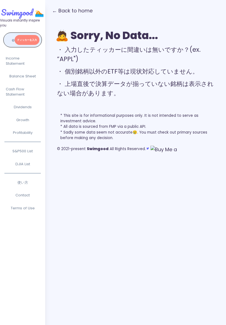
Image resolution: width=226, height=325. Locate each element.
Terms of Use (23, 208)
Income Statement (15, 61)
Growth (22, 120)
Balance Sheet (22, 76)
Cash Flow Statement (15, 91)
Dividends (23, 107)
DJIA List (22, 164)
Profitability (23, 132)
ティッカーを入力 (27, 40)
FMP (112, 126)
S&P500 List (22, 151)
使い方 (22, 182)
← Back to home (72, 10)
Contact (22, 195)
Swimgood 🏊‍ (22, 12)
